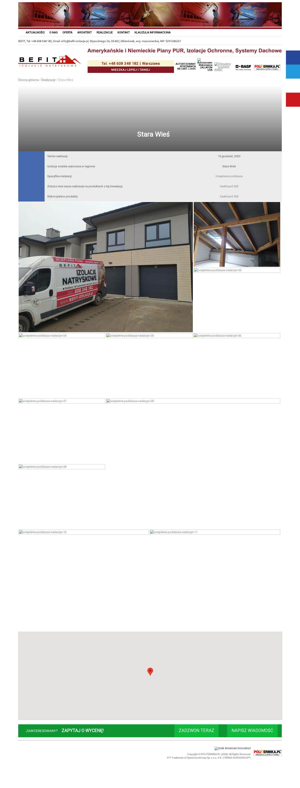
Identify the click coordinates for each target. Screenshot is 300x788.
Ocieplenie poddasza (229, 176)
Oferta (67, 32)
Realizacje (105, 32)
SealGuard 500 (229, 186)
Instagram (293, 86)
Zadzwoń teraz (196, 730)
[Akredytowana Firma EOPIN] (80, 753)
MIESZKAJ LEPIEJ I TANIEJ (131, 66)
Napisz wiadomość (252, 730)
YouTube (293, 100)
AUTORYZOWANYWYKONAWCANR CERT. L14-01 (186, 66)
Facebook (293, 57)
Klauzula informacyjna (153, 32)
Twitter (293, 72)
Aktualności (35, 32)
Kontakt (123, 32)
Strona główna (28, 80)
